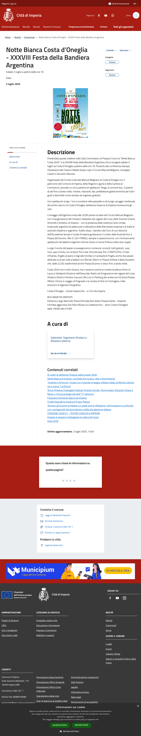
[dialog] (70, 719)
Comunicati (29, 37)
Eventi (109, 649)
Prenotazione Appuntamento (49, 677)
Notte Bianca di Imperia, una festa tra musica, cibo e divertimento (81, 379)
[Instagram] (111, 15)
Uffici (4, 625)
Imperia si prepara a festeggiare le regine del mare (73, 417)
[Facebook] (98, 15)
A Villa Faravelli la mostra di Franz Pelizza (68, 402)
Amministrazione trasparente (85, 677)
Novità (17, 37)
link (97, 719)
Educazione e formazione (48, 625)
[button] (70, 731)
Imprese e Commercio (46, 630)
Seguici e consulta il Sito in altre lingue (121, 660)
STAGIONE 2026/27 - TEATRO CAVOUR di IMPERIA (73, 413)
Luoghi (109, 644)
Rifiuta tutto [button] (81, 725)
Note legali (76, 697)
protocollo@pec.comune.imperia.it (18, 702)
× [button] (138, 706)
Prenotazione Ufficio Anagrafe (50, 682)
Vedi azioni (124, 50)
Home (7, 37)
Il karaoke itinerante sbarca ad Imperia (67, 398)
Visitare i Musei (113, 654)
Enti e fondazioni (9, 630)
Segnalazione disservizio (47, 696)
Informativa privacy (80, 692)
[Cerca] (136, 15)
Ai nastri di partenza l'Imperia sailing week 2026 (72, 375)
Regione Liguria (9, 3)
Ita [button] (134, 3)
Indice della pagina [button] (17, 147)
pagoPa (74, 687)
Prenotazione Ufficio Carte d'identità (48, 689)
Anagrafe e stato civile (46, 620)
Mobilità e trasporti (45, 635)
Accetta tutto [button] (60, 725)
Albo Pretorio (77, 682)
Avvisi (108, 630)
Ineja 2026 (52, 421)
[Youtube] (104, 15)
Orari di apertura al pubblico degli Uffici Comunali (51, 702)
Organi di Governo (10, 620)
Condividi (110, 50)
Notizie (109, 620)
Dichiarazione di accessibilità (84, 702)
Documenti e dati (10, 635)
